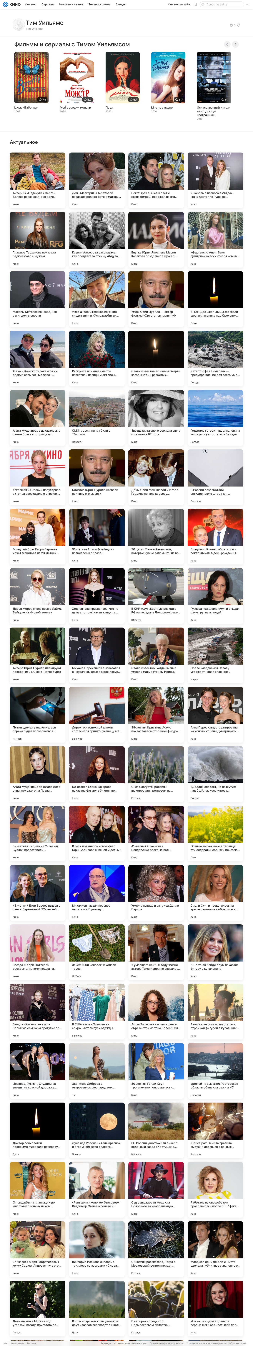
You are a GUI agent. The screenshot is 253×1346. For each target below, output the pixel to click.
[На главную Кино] (14, 4)
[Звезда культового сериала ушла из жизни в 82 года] (156, 418)
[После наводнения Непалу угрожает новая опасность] (215, 655)
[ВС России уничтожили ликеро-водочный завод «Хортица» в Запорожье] (156, 1130)
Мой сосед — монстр (75, 107)
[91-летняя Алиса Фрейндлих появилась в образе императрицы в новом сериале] (97, 536)
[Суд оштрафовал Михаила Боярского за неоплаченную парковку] (156, 1190)
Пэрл (109, 107)
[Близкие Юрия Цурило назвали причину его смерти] (97, 477)
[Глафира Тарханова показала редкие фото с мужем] (37, 240)
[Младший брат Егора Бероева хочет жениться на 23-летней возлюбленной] (37, 536)
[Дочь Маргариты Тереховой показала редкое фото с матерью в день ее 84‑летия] (97, 180)
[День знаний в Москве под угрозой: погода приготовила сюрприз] (37, 1308)
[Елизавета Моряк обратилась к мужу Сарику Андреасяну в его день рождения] (37, 1249)
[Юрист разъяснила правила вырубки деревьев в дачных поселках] (215, 1130)
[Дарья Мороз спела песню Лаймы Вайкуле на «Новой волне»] (37, 596)
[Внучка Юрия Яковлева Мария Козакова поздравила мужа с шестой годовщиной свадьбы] (156, 240)
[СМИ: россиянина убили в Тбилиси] (97, 418)
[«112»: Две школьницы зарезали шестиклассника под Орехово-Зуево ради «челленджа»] (215, 299)
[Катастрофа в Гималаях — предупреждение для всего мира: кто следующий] (215, 358)
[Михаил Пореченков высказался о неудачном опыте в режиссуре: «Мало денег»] (97, 655)
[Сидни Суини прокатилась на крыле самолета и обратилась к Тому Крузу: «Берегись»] (215, 893)
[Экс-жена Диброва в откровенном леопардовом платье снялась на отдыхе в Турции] (97, 1071)
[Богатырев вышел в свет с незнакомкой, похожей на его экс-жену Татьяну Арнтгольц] (156, 180)
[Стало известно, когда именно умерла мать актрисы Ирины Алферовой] (156, 655)
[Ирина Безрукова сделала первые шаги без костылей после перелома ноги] (215, 1308)
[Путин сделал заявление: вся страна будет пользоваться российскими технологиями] (37, 715)
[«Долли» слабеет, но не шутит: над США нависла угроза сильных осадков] (215, 774)
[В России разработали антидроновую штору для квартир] (215, 477)
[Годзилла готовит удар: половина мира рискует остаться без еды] (215, 418)
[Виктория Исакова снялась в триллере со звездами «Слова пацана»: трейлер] (97, 1249)
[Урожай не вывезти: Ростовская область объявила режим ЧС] (215, 1071)
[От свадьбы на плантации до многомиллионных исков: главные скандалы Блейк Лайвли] (37, 1190)
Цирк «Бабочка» (26, 107)
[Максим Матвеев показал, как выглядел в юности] (37, 299)
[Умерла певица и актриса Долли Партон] (156, 893)
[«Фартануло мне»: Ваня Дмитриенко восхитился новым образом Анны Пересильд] (215, 240)
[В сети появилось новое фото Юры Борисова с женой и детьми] (97, 833)
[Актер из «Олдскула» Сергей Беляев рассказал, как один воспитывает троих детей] (37, 180)
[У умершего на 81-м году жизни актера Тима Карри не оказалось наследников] (156, 952)
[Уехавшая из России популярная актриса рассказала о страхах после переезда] (37, 477)
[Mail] (5, 4)
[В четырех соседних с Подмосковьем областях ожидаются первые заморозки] (156, 1308)
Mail (6, 1343)
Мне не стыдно (162, 107)
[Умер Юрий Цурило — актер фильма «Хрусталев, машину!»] (156, 299)
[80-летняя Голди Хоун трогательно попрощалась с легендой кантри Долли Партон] (156, 1071)
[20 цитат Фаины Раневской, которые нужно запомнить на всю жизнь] (156, 536)
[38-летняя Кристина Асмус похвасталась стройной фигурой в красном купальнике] (156, 715)
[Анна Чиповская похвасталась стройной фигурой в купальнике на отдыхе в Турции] (215, 1011)
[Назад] (227, 44)
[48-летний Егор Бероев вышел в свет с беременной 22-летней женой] (37, 893)
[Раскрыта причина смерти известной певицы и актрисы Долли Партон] (97, 358)
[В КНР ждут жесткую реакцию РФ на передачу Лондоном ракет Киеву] (156, 596)
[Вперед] (235, 44)
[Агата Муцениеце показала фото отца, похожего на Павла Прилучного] (37, 774)
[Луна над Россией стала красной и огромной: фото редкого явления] (97, 1130)
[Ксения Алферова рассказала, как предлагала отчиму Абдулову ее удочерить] (97, 240)
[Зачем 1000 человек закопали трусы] (97, 952)
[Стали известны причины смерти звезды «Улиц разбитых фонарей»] (156, 358)
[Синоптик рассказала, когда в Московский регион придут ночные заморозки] (156, 1249)
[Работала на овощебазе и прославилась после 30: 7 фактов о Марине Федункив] (215, 1190)
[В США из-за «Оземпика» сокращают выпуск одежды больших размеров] (97, 1011)
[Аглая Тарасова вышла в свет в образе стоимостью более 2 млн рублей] (156, 1011)
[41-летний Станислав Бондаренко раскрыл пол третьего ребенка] (156, 833)
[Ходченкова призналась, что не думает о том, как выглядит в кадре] (97, 596)
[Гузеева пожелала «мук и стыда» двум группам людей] (215, 596)
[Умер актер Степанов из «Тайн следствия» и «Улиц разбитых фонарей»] (97, 299)
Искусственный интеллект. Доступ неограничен (213, 111)
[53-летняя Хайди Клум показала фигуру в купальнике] (215, 952)
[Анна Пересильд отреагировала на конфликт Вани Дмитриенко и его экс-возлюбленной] (215, 715)
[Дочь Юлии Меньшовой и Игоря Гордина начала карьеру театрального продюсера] (156, 477)
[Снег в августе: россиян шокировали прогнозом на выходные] (156, 774)
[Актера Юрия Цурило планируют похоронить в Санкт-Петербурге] (37, 655)
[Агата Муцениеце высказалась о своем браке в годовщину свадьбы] (37, 418)
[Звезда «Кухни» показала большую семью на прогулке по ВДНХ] (37, 1011)
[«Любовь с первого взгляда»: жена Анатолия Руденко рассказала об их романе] (215, 180)
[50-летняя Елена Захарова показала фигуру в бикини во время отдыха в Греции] (97, 774)
